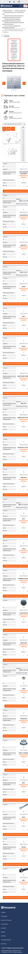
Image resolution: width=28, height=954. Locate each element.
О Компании (4, 924)
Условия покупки (6, 940)
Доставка (9, 2)
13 (23, 154)
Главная (3, 912)
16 (23, 160)
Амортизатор (24, 613)
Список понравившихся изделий (18, 2)
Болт (23, 519)
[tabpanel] (14, 83)
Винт (23, 316)
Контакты (14, 2)
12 (23, 152)
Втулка (24, 847)
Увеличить (14, 90)
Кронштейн (23, 643)
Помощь (3, 936)
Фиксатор (24, 477)
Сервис (3, 932)
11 (23, 150)
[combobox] (14, 124)
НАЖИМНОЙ (24, 215)
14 (23, 156)
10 (23, 148)
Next (24, 83)
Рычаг (23, 346)
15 (23, 158)
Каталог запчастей (20, 10)
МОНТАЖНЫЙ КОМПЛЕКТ (23, 173)
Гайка (23, 689)
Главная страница (7, 10)
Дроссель (24, 245)
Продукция (4, 916)
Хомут (24, 286)
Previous (3, 83)
